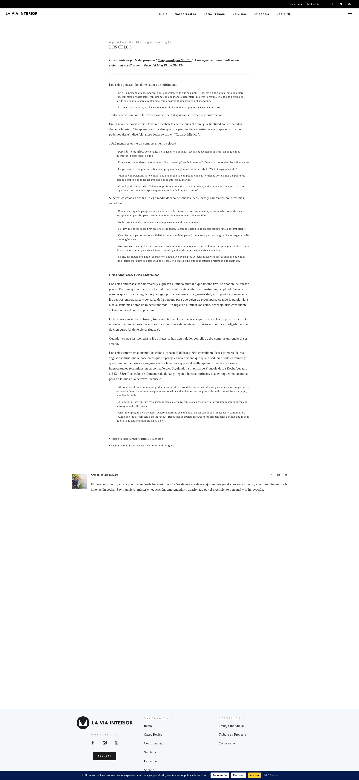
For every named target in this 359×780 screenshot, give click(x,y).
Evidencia (261, 14)
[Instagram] (341, 4)
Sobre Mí (283, 14)
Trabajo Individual (231, 726)
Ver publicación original (160, 445)
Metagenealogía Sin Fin (174, 60)
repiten (225, 162)
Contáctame (227, 743)
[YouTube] (349, 4)
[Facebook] (333, 4)
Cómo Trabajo (214, 14)
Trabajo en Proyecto (232, 734)
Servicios (240, 14)
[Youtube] (116, 742)
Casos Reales (185, 14)
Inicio (163, 14)
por (229, 245)
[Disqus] (179, 547)
